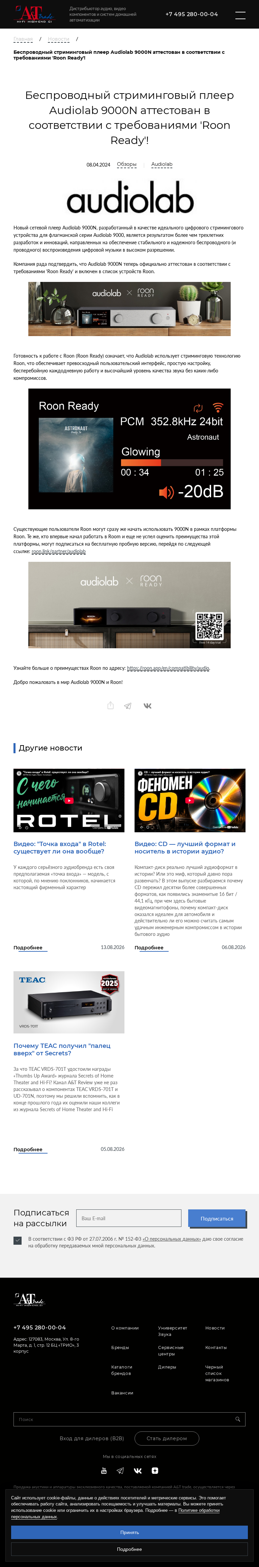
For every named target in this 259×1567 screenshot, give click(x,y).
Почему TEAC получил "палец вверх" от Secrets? (62, 1049)
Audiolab (161, 164)
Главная (23, 39)
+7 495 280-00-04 (192, 14)
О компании (125, 1328)
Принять (129, 1532)
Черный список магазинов (217, 1373)
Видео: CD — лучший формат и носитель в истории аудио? (185, 847)
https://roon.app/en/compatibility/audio (168, 668)
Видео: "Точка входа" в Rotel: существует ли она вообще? (59, 847)
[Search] (240, 1419)
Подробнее (27, 948)
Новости (58, 39)
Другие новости (50, 748)
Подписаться (217, 1218)
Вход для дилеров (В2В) (92, 1439)
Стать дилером (167, 1438)
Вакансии (122, 1392)
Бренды (120, 1347)
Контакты (216, 1347)
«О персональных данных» (172, 1239)
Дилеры (167, 1367)
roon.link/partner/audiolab (59, 551)
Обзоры (127, 164)
